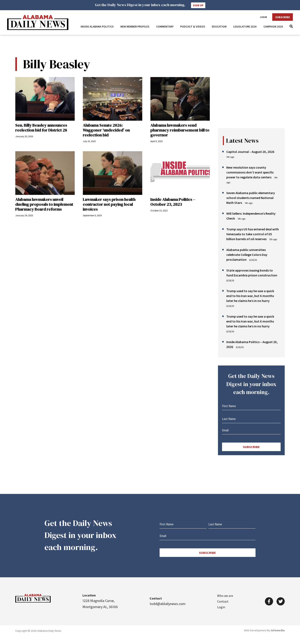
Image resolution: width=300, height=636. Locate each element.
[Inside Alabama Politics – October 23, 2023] (180, 173)
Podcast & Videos (192, 26)
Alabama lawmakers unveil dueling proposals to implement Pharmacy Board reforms (44, 204)
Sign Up (198, 5)
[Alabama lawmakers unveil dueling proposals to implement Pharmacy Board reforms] (45, 173)
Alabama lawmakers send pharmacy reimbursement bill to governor (179, 130)
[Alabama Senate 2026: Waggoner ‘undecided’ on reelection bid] (112, 99)
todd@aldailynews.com (168, 603)
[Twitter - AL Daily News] (281, 601)
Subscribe (282, 17)
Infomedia (278, 630)
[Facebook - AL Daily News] (269, 601)
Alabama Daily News (37, 22)
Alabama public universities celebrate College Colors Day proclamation (246, 255)
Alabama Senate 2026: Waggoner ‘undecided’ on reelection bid (106, 130)
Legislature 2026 (245, 26)
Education (219, 26)
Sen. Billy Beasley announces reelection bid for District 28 (41, 127)
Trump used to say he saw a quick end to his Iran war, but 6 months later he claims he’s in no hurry (250, 296)
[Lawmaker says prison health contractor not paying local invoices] (112, 173)
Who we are (225, 596)
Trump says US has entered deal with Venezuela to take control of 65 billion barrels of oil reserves (252, 234)
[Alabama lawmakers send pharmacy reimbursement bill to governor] (180, 99)
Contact (223, 601)
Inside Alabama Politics (97, 26)
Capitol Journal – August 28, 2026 (250, 152)
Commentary (164, 26)
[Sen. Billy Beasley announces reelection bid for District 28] (45, 99)
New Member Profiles (134, 26)
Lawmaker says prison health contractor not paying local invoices (109, 204)
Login (263, 17)
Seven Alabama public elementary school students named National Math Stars (250, 198)
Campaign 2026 (273, 26)
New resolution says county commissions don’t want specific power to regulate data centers (250, 172)
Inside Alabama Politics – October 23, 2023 (172, 202)
